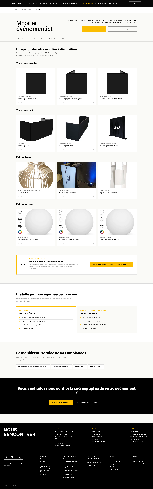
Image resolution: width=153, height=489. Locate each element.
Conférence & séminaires (61, 366)
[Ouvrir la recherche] (121, 3)
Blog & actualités (115, 466)
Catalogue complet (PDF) (122, 29)
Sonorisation (43, 461)
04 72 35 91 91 (96, 439)
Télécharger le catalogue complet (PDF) (111, 264)
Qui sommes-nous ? (115, 458)
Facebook (136, 485)
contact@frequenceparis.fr (62, 445)
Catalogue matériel (87, 3)
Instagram (142, 485)
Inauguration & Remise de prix (70, 471)
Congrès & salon (96, 366)
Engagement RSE (115, 464)
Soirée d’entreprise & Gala (70, 464)
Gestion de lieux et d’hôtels (49, 3)
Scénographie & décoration (44, 471)
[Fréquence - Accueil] (17, 3)
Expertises (32, 3)
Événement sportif (68, 474)
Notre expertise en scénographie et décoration (33, 366)
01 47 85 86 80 (59, 443)
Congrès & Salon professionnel (68, 467)
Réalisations (102, 3)
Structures (43, 474)
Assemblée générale (69, 458)
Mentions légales (138, 461)
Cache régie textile (39, 38)
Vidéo (41, 458)
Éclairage (42, 464)
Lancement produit (68, 477)
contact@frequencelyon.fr (99, 441)
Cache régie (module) (24, 38)
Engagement (113, 3)
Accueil (17, 10)
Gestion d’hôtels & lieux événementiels (93, 459)
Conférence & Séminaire (70, 461)
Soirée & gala (80, 366)
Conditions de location (139, 458)
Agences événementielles (69, 3)
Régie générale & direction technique (45, 467)
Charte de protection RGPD (139, 464)
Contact (135, 3)
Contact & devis (114, 469)
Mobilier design (53, 38)
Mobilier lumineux (66, 38)
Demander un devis (94, 29)
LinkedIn (147, 485)
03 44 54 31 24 (134, 439)
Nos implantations (115, 461)
